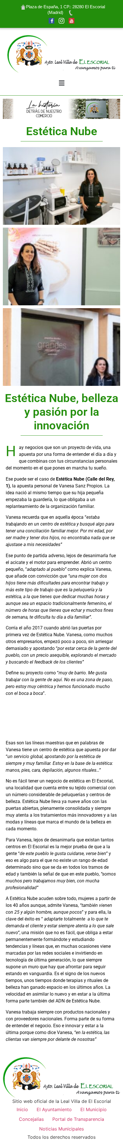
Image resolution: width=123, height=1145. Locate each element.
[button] (61, 83)
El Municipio (93, 1109)
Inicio (22, 1109)
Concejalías (31, 1119)
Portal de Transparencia (78, 1119)
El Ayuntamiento (54, 1109)
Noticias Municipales (61, 1129)
